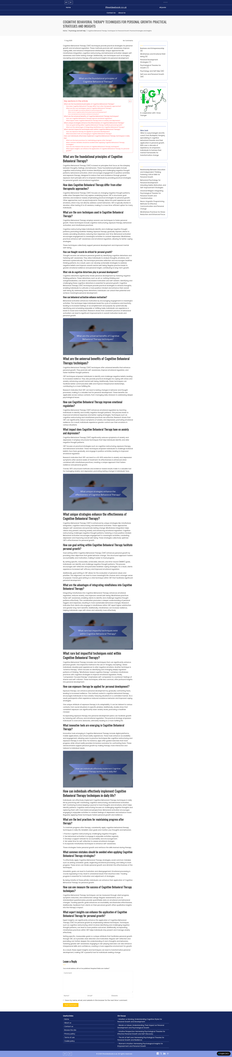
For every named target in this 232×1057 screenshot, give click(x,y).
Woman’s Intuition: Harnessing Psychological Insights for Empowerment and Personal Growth (140, 1044)
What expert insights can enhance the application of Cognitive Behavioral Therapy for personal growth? (97, 150)
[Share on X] (161, 1054)
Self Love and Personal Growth (152, 74)
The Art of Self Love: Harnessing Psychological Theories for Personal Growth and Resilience (140, 1038)
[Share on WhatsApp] (168, 1054)
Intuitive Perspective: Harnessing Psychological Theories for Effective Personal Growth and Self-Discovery (141, 1032)
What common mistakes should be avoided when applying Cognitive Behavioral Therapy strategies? (95, 143)
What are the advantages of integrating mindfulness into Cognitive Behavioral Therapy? (95, 127)
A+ (66, 2)
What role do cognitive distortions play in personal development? (87, 112)
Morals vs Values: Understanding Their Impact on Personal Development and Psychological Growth (140, 1026)
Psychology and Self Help (150, 71)
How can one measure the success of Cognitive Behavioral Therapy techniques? (92, 146)
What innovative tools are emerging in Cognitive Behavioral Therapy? (89, 134)
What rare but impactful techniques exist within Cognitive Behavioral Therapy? (92, 129)
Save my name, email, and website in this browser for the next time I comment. (96, 1000)
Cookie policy (69, 1041)
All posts (162, 7)
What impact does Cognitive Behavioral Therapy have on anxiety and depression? (93, 120)
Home (68, 7)
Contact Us (111, 13)
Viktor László (144, 130)
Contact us (68, 1026)
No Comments (128, 41)
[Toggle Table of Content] (129, 101)
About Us (121, 13)
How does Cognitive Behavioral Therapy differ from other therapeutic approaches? (93, 106)
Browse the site (70, 1030)
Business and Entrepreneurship (152, 48)
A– (71, 2)
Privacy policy (69, 1034)
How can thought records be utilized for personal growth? (85, 110)
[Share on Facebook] (158, 1054)
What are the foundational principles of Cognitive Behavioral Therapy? (89, 104)
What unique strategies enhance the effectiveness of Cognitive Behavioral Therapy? (94, 123)
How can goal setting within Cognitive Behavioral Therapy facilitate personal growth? (94, 125)
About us (67, 1023)
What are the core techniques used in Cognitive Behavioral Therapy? (88, 108)
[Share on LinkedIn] (164, 1054)
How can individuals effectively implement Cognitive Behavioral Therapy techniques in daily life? (97, 137)
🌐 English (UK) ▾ (223, 1053)
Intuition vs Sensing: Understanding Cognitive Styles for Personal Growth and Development (139, 1020)
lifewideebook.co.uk (116, 7)
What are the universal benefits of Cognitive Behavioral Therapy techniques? (91, 116)
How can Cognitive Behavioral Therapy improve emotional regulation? (89, 118)
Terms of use (69, 1037)
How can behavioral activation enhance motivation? (83, 114)
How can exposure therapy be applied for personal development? (88, 132)
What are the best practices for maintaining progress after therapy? (89, 140)
